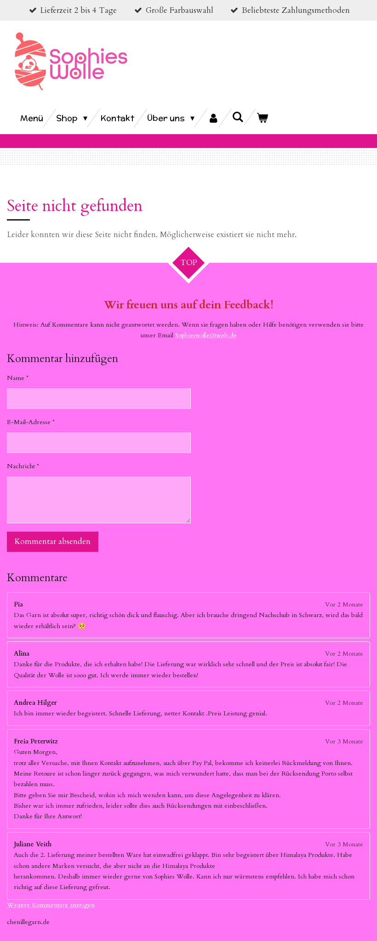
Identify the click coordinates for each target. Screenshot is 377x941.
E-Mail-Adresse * (31, 422)
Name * (18, 378)
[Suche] (238, 117)
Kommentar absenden (53, 541)
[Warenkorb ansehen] (262, 118)
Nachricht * (23, 466)
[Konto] (213, 118)
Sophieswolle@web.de (206, 335)
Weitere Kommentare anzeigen (51, 905)
